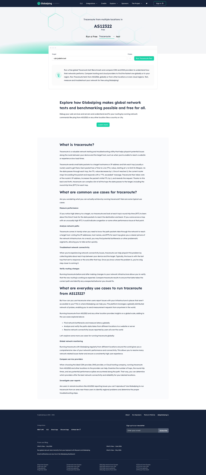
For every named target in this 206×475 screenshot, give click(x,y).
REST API (40, 429)
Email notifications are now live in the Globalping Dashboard (56, 454)
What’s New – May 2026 (113, 450)
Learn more (103, 125)
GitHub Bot (75, 429)
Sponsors (125, 3)
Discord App (65, 429)
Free (103, 30)
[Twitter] (146, 3)
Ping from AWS (42, 470)
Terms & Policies (149, 415)
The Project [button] (136, 3)
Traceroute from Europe (74, 464)
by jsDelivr (56, 3)
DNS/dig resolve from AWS (108, 470)
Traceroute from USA (73, 466)
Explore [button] (113, 3)
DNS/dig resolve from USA (108, 466)
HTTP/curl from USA (142, 466)
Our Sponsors (136, 415)
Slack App (54, 429)
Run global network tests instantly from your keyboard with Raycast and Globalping (63, 450)
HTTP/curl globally (142, 468)
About (128, 415)
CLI (81, 3)
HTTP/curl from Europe (143, 464)
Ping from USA (41, 466)
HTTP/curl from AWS (142, 470)
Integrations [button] (90, 3)
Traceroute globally (73, 468)
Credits (103, 3)
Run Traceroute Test (144, 58)
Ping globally (41, 468)
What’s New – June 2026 (114, 446)
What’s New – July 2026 (44, 446)
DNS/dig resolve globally (107, 468)
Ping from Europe (42, 464)
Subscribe (163, 431)
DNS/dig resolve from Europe (109, 464)
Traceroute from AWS (73, 470)
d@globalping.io (163, 415)
